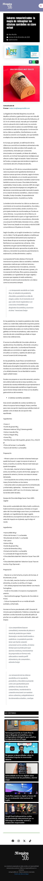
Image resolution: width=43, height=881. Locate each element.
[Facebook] (13, 841)
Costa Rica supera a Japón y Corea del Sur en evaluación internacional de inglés (20, 798)
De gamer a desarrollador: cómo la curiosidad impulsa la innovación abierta (19, 757)
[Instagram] (18, 841)
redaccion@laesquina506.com (19, 108)
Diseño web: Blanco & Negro (21, 874)
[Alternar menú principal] (41, 6)
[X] (24, 841)
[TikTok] (30, 841)
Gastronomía (13, 40)
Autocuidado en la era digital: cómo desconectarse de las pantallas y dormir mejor (21, 777)
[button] (30, 62)
